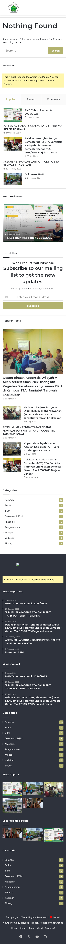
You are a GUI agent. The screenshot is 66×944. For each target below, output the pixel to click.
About (23, 928)
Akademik (10, 521)
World (40, 928)
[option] (33, 223)
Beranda (9, 500)
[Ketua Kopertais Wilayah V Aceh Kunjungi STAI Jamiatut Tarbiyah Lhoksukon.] (12, 805)
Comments (53, 99)
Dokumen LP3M (14, 516)
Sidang (8, 543)
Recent (31, 99)
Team (31, 928)
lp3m (7, 510)
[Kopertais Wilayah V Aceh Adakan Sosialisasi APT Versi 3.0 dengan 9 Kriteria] (12, 449)
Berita (8, 505)
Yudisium (9, 538)
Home (14, 928)
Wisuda (9, 532)
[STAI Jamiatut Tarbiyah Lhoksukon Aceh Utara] (13, 7)
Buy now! (50, 928)
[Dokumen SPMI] (13, 179)
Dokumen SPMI (34, 174)
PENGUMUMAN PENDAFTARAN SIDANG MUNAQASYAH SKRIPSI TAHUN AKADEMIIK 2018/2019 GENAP (29, 431)
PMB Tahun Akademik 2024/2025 (27, 237)
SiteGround (57, 922)
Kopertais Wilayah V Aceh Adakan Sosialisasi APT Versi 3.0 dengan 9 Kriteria (42, 447)
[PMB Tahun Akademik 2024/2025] (13, 115)
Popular (10, 99)
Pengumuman (12, 527)
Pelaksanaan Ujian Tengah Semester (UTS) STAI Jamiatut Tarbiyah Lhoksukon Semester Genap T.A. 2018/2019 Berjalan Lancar (43, 145)
